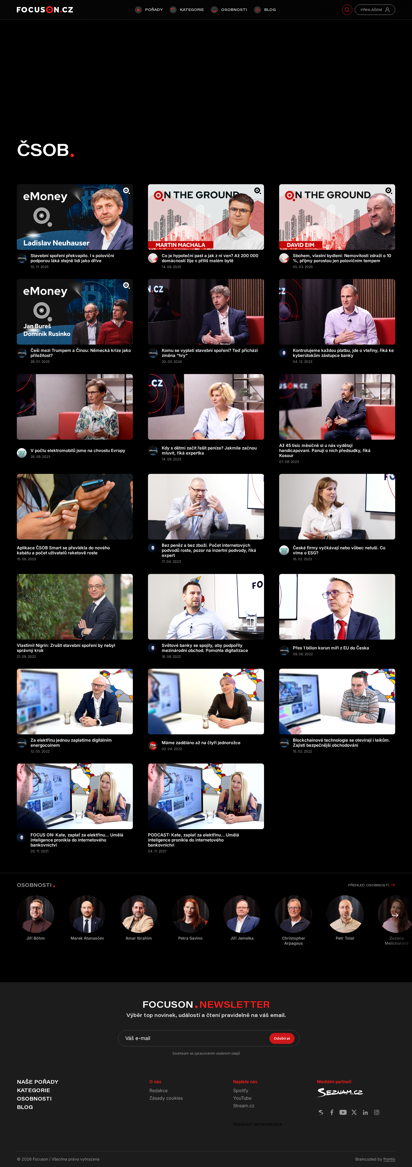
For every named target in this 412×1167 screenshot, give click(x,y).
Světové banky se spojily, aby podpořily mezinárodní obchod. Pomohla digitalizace (205, 648)
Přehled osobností (368, 885)
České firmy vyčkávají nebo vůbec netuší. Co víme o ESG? (339, 550)
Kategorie (192, 9)
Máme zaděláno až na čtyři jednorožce (201, 742)
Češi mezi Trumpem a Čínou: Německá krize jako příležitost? (81, 353)
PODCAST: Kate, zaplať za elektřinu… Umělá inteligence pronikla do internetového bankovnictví (193, 840)
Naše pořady (37, 1081)
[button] (395, 915)
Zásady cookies (166, 1098)
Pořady (154, 9)
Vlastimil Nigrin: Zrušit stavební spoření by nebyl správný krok (66, 648)
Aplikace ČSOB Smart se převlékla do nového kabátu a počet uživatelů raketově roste (63, 550)
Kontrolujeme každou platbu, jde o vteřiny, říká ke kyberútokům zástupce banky (343, 353)
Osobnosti (234, 9)
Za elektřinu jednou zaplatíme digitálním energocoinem (71, 743)
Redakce (158, 1090)
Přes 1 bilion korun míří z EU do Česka (331, 648)
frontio (389, 1159)
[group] (87, 918)
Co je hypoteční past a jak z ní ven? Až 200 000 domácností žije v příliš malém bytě (210, 258)
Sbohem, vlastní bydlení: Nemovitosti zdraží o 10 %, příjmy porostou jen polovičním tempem (342, 258)
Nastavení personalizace (257, 1124)
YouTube (242, 1098)
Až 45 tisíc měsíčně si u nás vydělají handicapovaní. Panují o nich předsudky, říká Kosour (325, 450)
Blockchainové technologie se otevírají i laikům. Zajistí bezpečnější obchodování (341, 743)
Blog (270, 9)
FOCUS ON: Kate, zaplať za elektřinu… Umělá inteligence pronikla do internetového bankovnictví (77, 840)
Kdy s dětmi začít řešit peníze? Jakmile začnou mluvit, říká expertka (209, 451)
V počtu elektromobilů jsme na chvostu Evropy (78, 450)
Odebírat (282, 1038)
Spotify (240, 1090)
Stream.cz (243, 1105)
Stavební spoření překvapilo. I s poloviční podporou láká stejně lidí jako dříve (72, 258)
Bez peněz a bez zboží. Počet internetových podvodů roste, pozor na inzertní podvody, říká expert (209, 550)
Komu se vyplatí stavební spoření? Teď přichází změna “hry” (210, 353)
